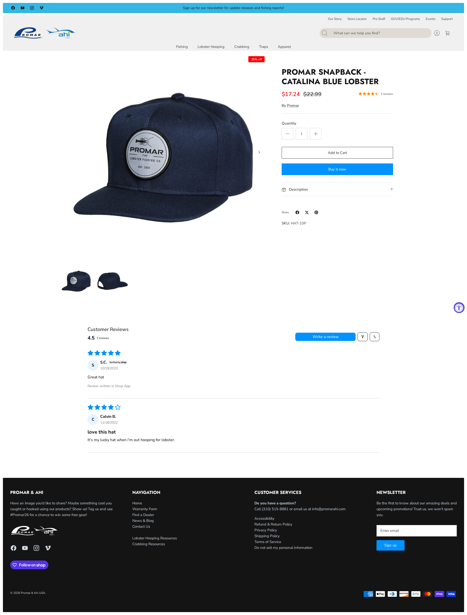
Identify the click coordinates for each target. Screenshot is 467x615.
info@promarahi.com (329, 509)
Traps (263, 46)
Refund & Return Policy (273, 524)
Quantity (289, 123)
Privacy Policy (265, 530)
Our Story (335, 19)
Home (137, 503)
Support (447, 19)
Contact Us (141, 526)
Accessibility (264, 518)
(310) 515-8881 (275, 509)
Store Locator (357, 19)
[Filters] (363, 336)
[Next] (320, 8)
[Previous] (146, 8)
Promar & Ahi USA (33, 593)
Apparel (284, 46)
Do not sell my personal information (283, 547)
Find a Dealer (143, 514)
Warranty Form (144, 509)
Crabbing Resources (148, 544)
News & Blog (143, 520)
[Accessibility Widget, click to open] (459, 307)
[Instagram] (32, 7)
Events (430, 19)
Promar (293, 105)
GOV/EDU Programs (405, 19)
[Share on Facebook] (297, 212)
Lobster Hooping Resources (154, 538)
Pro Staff (379, 19)
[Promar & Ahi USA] (44, 33)
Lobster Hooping (211, 46)
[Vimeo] (41, 7)
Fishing (182, 46)
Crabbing (241, 46)
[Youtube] (22, 7)
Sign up (390, 545)
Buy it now (337, 169)
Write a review (326, 336)
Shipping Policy (267, 536)
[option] (163, 157)
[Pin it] (316, 212)
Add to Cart (337, 152)
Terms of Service (267, 541)
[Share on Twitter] (307, 212)
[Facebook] (13, 7)
